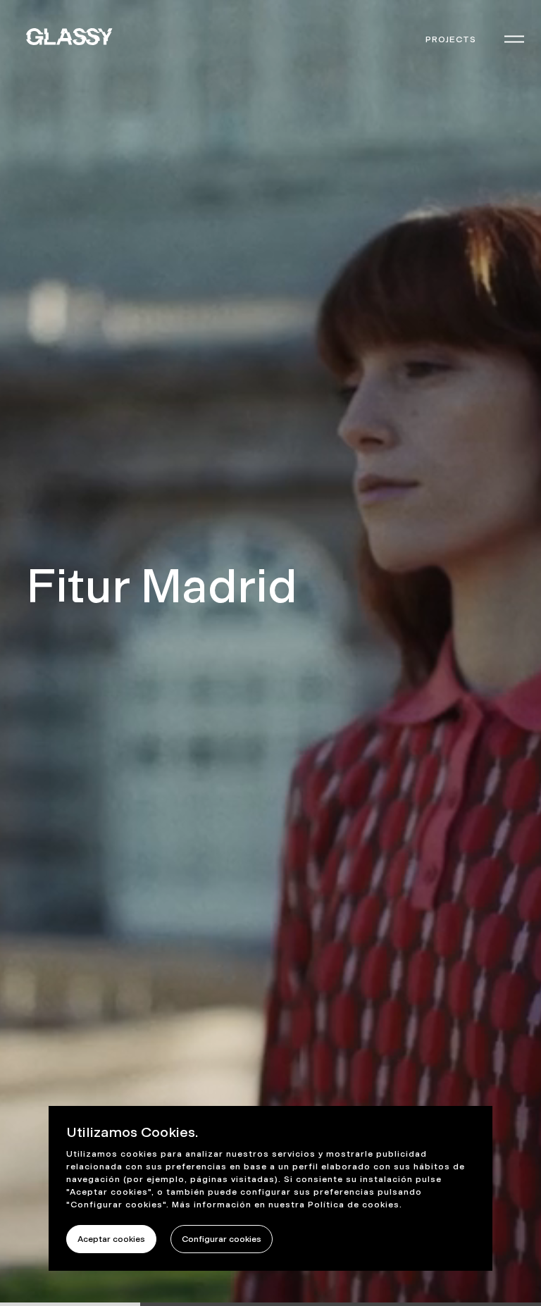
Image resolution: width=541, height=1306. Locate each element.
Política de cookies (353, 1204)
